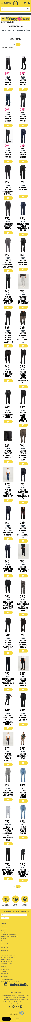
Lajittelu (18, 47)
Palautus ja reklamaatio (7, 961)
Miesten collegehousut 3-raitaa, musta (23, 873)
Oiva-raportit (4, 947)
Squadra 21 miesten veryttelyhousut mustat (8, 605)
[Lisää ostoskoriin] (8, 89)
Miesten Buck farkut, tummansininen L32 (8, 682)
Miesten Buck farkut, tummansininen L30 (23, 227)
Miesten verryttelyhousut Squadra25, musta (8, 719)
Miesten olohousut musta (8, 374)
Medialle (3, 932)
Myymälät (3, 926)
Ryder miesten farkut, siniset (23, 793)
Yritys (2, 930)
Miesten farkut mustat (8, 82)
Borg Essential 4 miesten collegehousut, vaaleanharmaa (7, 833)
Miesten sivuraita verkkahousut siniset (8, 531)
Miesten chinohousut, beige (23, 756)
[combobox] (15, 9)
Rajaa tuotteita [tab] (15, 39)
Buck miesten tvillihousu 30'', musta (8, 872)
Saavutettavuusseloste (6, 963)
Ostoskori (3, 971)
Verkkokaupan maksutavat (8, 957)
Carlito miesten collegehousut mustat (7, 190)
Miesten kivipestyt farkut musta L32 (7, 757)
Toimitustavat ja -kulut (6, 959)
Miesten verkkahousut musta (23, 262)
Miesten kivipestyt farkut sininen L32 (8, 492)
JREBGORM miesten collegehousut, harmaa (23, 300)
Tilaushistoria (4, 973)
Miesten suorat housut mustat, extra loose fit (23, 377)
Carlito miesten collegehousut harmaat (7, 263)
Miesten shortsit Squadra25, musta (8, 454)
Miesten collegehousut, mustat (7, 414)
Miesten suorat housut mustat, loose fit (23, 416)
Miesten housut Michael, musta (23, 682)
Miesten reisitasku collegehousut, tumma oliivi (23, 455)
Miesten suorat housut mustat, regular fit (8, 337)
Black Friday (4, 953)
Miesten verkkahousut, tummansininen (23, 493)
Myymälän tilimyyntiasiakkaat (8, 934)
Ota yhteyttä (4, 940)
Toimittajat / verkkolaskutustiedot (9, 936)
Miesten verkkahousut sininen (8, 569)
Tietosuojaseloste (16, 1020)
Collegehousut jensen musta (7, 226)
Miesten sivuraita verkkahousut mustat (8, 300)
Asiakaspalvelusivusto (7, 979)
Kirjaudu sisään (5, 969)
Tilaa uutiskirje (4, 943)
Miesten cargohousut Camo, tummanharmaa (23, 606)
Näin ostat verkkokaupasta (8, 955)
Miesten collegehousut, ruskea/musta (23, 337)
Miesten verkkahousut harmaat (8, 792)
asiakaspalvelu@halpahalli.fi (10, 981)
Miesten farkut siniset (8, 118)
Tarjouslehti (4, 928)
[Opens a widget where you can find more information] (6, 1019)
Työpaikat (3, 938)
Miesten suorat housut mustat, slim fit (8, 644)
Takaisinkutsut (4, 945)
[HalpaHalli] (15, 3)
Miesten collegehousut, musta (23, 569)
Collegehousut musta (23, 188)
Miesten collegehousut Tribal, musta (23, 643)
